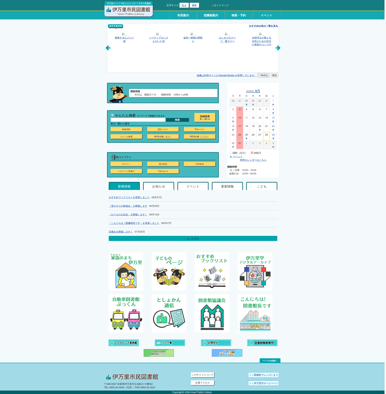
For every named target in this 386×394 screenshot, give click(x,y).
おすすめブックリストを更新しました (129, 197)
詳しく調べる (205, 119)
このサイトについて (202, 374)
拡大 (184, 5)
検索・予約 (239, 15)
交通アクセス (202, 382)
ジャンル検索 (126, 136)
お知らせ (158, 186)
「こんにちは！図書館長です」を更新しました (134, 223)
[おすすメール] (227, 352)
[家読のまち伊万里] (126, 271)
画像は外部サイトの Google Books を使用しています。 (227, 75)
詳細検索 (205, 116)
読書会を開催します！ (121, 231)
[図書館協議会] (212, 313)
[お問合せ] (216, 342)
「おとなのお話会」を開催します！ (128, 214)
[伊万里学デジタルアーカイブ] (255, 271)
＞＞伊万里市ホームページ (263, 383)
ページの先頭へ (270, 360)
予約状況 (199, 163)
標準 (194, 5)
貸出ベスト (163, 129)
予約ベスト (199, 129)
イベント (266, 15)
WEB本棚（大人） (163, 136)
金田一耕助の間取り (165, 39)
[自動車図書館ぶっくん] (126, 313)
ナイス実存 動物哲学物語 (268, 39)
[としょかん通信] (169, 313)
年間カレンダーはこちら (253, 160)
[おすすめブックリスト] (212, 271)
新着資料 (126, 129)
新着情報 (124, 186)
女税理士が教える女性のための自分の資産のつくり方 (233, 41)
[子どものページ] (169, 271)
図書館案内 (211, 15)
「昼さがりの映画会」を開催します (128, 206)
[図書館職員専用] (262, 342)
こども (262, 186)
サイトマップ (221, 5)
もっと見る (193, 238)
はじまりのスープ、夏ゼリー (199, 39)
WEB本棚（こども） (200, 136)
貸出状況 (163, 163)
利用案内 (183, 15)
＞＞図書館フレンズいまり (263, 375)
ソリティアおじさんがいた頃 (130, 39)
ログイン (126, 163)
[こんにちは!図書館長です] (255, 313)
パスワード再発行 (126, 171)
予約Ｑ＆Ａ (163, 171)
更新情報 (227, 186)
